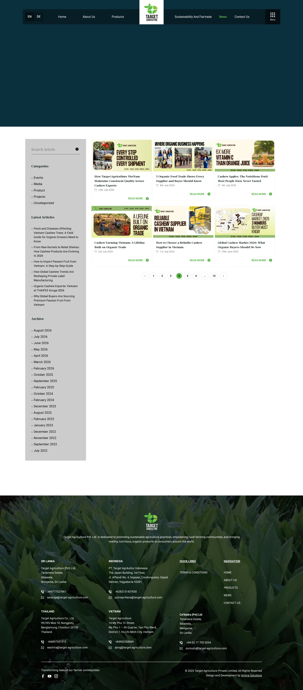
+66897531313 (56, 641)
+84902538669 (124, 641)
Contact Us (242, 17)
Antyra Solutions (251, 675)
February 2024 (44, 400)
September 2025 (45, 381)
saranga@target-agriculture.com (67, 597)
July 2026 (40, 337)
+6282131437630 (126, 591)
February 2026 (44, 368)
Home (62, 17)
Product (39, 190)
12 (214, 275)
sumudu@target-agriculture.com (206, 648)
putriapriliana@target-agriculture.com (138, 597)
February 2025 (44, 387)
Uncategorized (44, 203)
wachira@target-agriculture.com (67, 647)
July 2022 (40, 451)
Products (118, 17)
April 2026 (41, 356)
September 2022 (45, 444)
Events (38, 178)
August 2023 (43, 413)
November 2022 (45, 438)
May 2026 (41, 349)
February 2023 (44, 419)
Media (38, 184)
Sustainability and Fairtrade (193, 17)
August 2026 (43, 330)
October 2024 (43, 394)
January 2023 (43, 425)
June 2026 (41, 343)
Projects (39, 197)
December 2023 (45, 406)
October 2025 (43, 375)
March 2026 (42, 362)
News (223, 17)
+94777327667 (56, 591)
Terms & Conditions (193, 572)
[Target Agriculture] (151, 12)
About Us (89, 17)
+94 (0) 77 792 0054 (198, 642)
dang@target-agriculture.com (133, 647)
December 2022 (45, 432)
